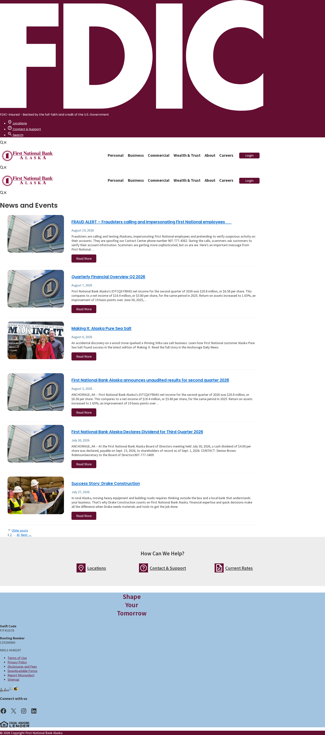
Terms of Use (17, 658)
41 (18, 535)
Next (26, 535)
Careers (226, 155)
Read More (84, 258)
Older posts (20, 530)
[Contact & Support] (143, 567)
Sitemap (13, 679)
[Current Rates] (219, 567)
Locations (17, 123)
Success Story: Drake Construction (105, 483)
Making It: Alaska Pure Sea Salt (101, 328)
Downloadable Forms (22, 671)
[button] (3, 143)
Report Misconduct (21, 675)
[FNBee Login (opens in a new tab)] (9, 688)
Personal (116, 155)
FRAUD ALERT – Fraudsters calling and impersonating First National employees (151, 222)
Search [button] (15, 135)
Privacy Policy (17, 662)
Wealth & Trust (187, 155)
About (210, 155)
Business (136, 155)
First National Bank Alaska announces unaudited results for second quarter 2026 (150, 380)
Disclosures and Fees (22, 666)
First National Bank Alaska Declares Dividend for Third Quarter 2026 (137, 431)
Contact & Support (24, 129)
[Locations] (81, 567)
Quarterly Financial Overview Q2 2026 (108, 276)
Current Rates (239, 568)
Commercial (158, 155)
